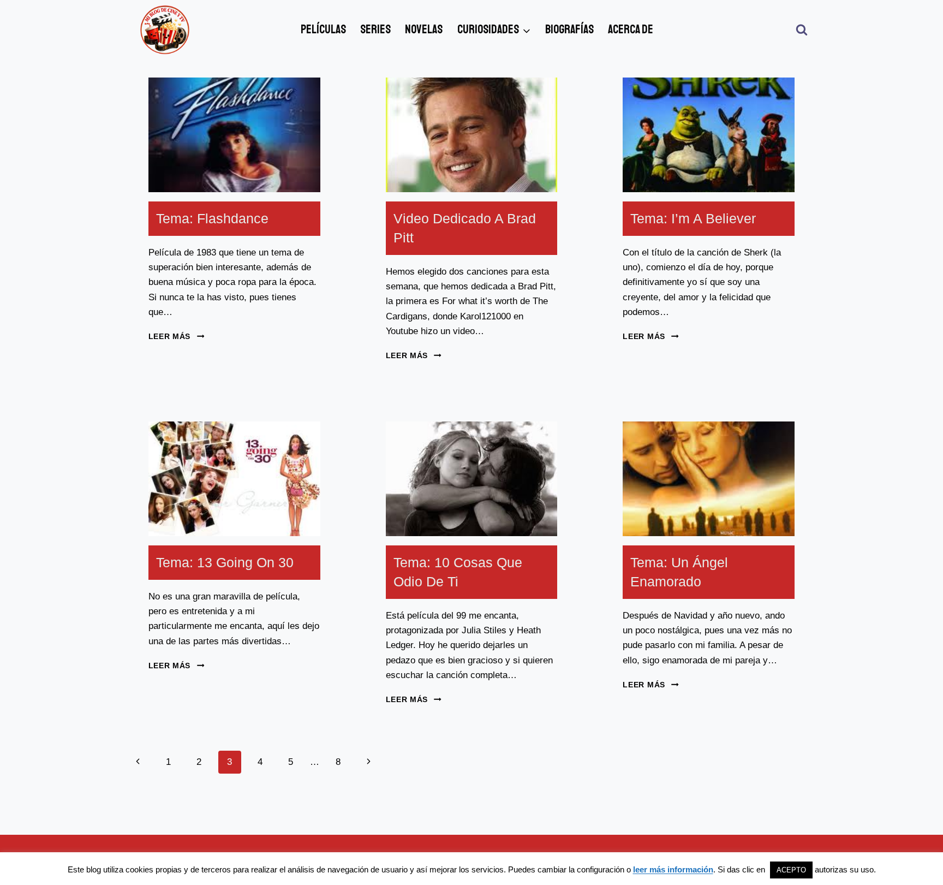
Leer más (176, 336)
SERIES (375, 29)
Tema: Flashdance (212, 218)
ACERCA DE (630, 29)
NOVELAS (424, 29)
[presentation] (234, 135)
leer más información (673, 869)
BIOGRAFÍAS (569, 29)
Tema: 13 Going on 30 (225, 562)
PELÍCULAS (323, 29)
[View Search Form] (802, 30)
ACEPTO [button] (791, 870)
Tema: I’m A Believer (693, 218)
